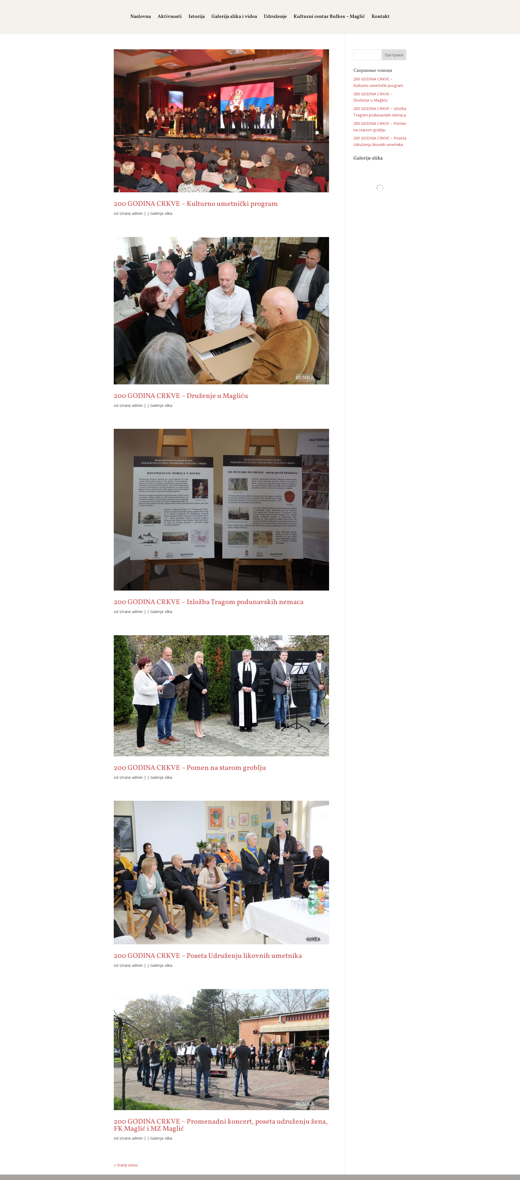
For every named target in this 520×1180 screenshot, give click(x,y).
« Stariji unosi (126, 1165)
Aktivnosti (170, 17)
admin (137, 213)
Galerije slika (161, 213)
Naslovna (140, 17)
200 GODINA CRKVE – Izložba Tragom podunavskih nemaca (209, 602)
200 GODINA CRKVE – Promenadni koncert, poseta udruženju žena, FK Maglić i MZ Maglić (221, 1125)
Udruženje (275, 17)
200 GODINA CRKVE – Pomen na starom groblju (190, 768)
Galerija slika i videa (234, 17)
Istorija (196, 17)
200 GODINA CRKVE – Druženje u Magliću (181, 396)
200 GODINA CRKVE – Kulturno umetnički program (196, 204)
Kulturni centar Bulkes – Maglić (329, 17)
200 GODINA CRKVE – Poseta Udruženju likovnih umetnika (208, 956)
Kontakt (381, 17)
